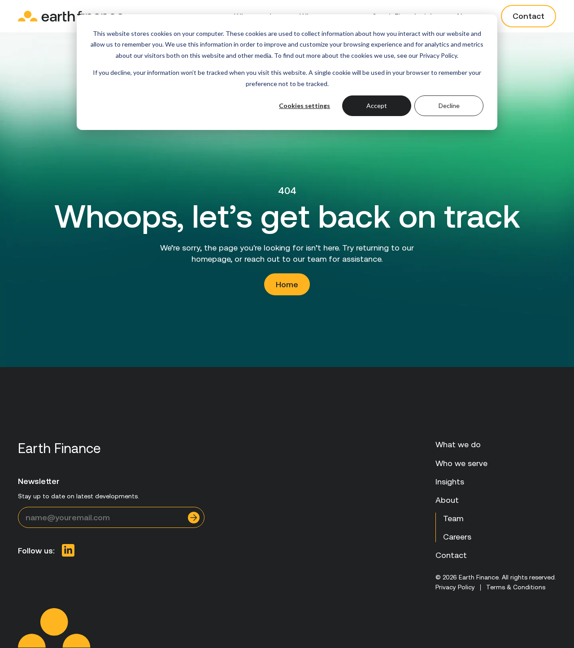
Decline (449, 105)
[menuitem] (68, 550)
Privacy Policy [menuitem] (455, 587)
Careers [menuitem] (457, 536)
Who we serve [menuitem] (461, 463)
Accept (376, 105)
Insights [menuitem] (449, 481)
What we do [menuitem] (458, 444)
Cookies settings (304, 105)
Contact (528, 16)
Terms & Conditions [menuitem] (515, 587)
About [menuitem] (447, 500)
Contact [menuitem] (451, 555)
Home (287, 284)
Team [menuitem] (453, 518)
